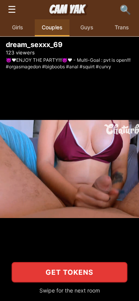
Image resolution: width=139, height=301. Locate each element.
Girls (17, 27)
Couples (52, 27)
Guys (86, 27)
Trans (122, 27)
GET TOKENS (69, 272)
